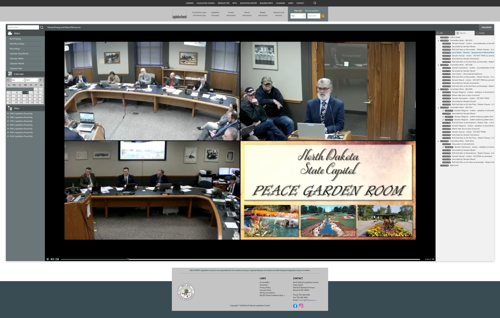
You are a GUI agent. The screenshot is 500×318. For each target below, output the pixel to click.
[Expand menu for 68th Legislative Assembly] (8, 117)
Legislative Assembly (215, 13)
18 (16, 99)
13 (27, 96)
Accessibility (264, 282)
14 (32, 96)
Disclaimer (264, 285)
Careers (190, 3)
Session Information (231, 13)
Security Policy (265, 290)
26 (21, 102)
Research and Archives (278, 13)
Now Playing (15, 39)
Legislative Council (206, 3)
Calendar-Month (17, 63)
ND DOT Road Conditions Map (271, 295)
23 (42, 99)
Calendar (280, 3)
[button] (26, 72)
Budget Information (262, 13)
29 (37, 102)
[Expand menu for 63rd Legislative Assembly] (8, 135)
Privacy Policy (265, 287)
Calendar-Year (16, 68)
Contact (300, 3)
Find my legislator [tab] (312, 11)
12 (21, 96)
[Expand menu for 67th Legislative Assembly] (8, 120)
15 (37, 96)
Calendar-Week (16, 58)
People (482, 33)
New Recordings (17, 43)
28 (32, 102)
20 (27, 99)
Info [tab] (441, 33)
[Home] (180, 14)
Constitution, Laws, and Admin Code (199, 13)
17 (10, 99)
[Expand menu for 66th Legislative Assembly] (8, 124)
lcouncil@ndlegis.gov (306, 300)
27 (27, 102)
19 (21, 99)
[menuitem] (25, 38)
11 (16, 96)
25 (16, 102)
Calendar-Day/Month (19, 53)
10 (10, 96)
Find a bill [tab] (298, 11)
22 (37, 99)
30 (42, 102)
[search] (41, 27)
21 (32, 99)
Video (290, 3)
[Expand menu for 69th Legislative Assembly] (8, 113)
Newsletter (223, 3)
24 (10, 102)
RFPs (235, 3)
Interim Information (247, 13)
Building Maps (266, 3)
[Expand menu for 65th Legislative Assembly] (8, 128)
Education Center (248, 3)
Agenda (463, 33)
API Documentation (267, 293)
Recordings (15, 48)
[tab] (465, 33)
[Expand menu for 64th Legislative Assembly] (8, 132)
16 (42, 96)
